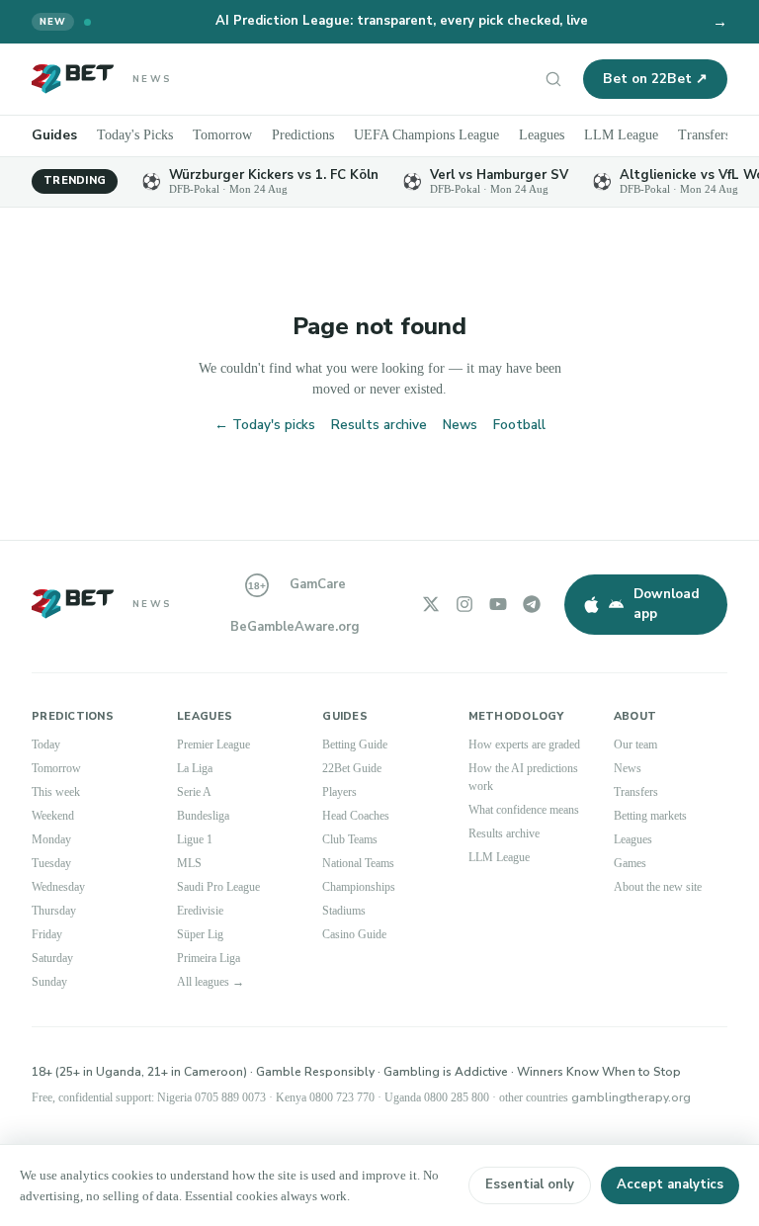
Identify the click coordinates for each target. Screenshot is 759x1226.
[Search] (553, 79)
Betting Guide (354, 744)
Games (630, 863)
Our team (635, 744)
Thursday (54, 911)
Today (46, 744)
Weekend (53, 816)
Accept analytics (670, 1184)
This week (56, 792)
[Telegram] (532, 604)
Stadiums (344, 911)
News (460, 424)
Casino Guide (354, 934)
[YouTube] (498, 604)
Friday (47, 934)
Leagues (541, 135)
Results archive (379, 424)
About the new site (658, 887)
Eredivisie (200, 911)
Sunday (49, 982)
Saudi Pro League (218, 887)
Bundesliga (203, 816)
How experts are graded (524, 744)
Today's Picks (135, 135)
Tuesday (51, 863)
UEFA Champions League (426, 135)
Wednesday (58, 887)
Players (339, 792)
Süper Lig (200, 934)
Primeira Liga (208, 958)
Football (519, 424)
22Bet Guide (351, 768)
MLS (189, 863)
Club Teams (350, 839)
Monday (51, 839)
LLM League (621, 135)
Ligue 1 (194, 839)
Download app (666, 603)
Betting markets (650, 816)
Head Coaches (355, 816)
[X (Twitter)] (431, 604)
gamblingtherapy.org (631, 1097)
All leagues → (210, 982)
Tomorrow (222, 135)
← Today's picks (264, 424)
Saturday (52, 958)
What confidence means (523, 810)
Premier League (213, 744)
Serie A (194, 792)
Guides (54, 135)
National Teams (358, 863)
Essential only (529, 1184)
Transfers (704, 135)
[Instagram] (464, 604)
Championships (358, 887)
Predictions (303, 135)
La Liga (194, 768)
